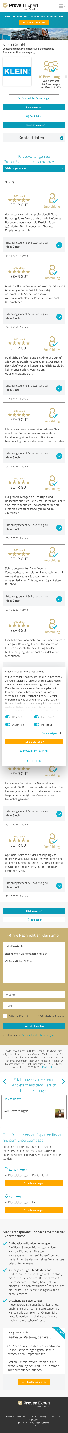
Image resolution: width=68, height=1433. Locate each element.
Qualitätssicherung (37, 1416)
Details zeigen (49, 733)
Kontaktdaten (31, 137)
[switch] (36, 716)
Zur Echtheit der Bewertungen (34, 98)
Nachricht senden (34, 1026)
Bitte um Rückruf (18, 1016)
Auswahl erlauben (34, 751)
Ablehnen (34, 761)
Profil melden (49, 1067)
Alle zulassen (34, 741)
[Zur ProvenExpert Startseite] (20, 7)
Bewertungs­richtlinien (16, 1416)
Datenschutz (54, 1416)
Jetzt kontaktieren (35, 125)
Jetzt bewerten (34, 107)
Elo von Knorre (12, 1099)
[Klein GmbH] (17, 72)
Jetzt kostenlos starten (34, 1382)
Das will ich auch (34, 22)
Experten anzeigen (34, 1183)
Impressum (34, 1419)
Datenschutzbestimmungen (37, 1035)
